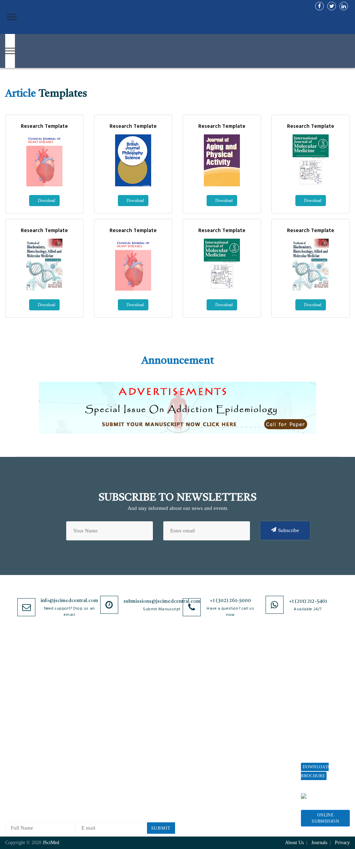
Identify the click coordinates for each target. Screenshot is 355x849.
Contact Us (17, 741)
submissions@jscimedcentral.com (161, 601)
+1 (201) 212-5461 (308, 601)
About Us (15, 683)
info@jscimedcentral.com (69, 600)
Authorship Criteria (194, 672)
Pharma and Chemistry (86, 798)
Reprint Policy (258, 730)
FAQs (11, 764)
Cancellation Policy (194, 724)
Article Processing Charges (262, 675)
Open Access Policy (139, 672)
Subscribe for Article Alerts (28, 698)
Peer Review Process (195, 683)
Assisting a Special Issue (321, 714)
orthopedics (74, 786)
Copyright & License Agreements (141, 698)
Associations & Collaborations (258, 767)
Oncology (72, 775)
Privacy (342, 842)
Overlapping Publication (199, 735)
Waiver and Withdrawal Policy (262, 693)
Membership (255, 719)
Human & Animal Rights (145, 724)
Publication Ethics (138, 753)
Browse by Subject (82, 683)
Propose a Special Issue (320, 696)
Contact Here (326, 796)
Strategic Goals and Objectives (26, 716)
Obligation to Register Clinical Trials (142, 785)
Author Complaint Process (192, 709)
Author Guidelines (193, 758)
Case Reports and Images (89, 706)
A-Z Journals (76, 672)
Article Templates (192, 771)
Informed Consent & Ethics (140, 738)
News (11, 753)
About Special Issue (322, 681)
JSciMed (51, 842)
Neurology (73, 763)
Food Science (76, 729)
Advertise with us (261, 741)
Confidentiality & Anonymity (137, 767)
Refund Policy (257, 707)
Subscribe (288, 530)
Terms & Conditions (140, 712)
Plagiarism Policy (192, 695)
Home (11, 672)
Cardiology (74, 695)
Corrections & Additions (199, 747)
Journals (14, 730)
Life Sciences (76, 740)
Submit (161, 828)
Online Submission (325, 818)
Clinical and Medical (84, 717)
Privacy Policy (134, 683)
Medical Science (79, 752)
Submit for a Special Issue (323, 731)
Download (46, 200)
